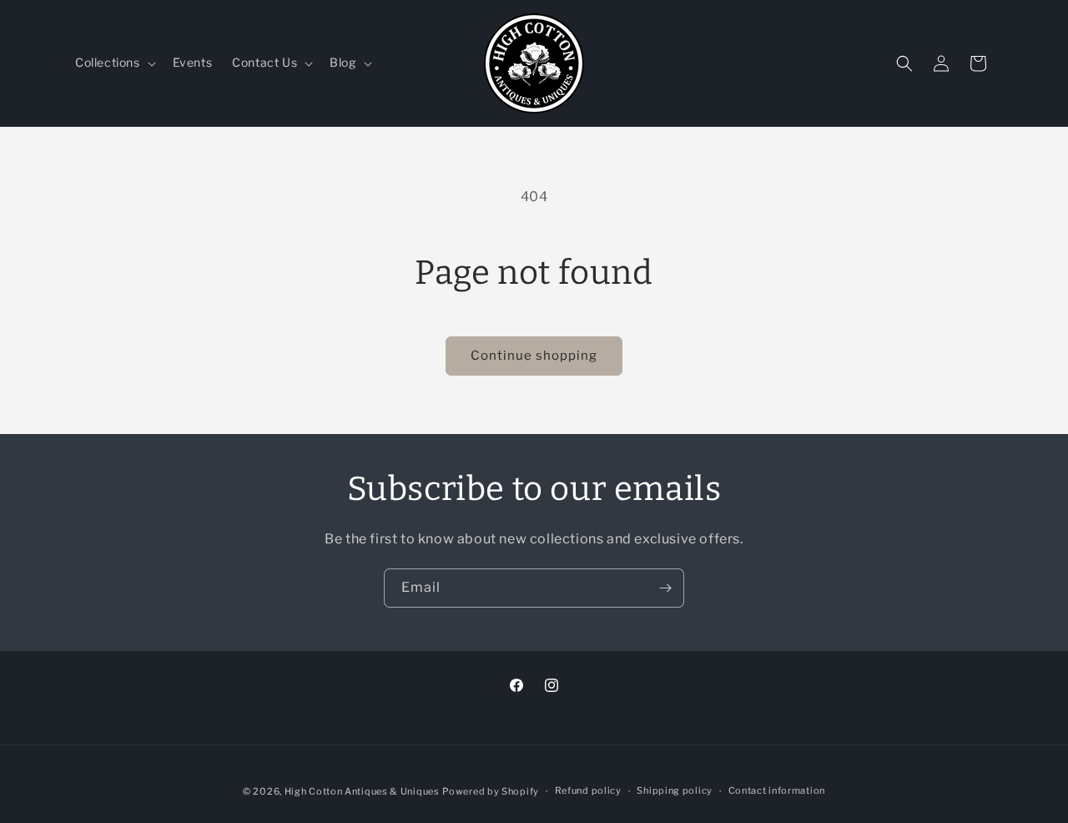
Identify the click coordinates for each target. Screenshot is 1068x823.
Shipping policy (675, 790)
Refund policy (588, 790)
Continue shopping (534, 355)
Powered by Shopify (490, 791)
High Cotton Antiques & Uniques (362, 791)
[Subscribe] (665, 588)
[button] (114, 62)
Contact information (776, 790)
